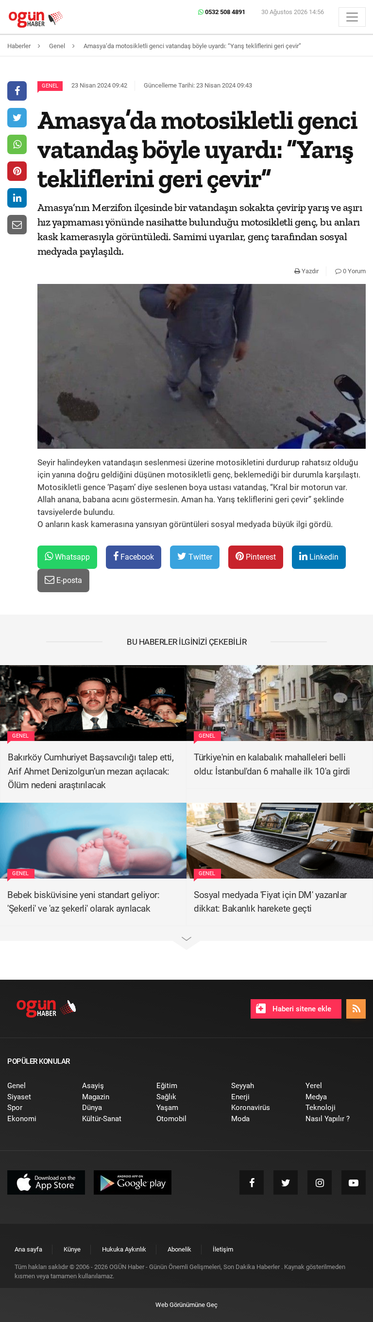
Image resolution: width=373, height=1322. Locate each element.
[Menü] (352, 17)
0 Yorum (353, 271)
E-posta (68, 580)
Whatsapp (71, 557)
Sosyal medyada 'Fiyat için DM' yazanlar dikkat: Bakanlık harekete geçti (270, 902)
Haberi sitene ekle (301, 1009)
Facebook (136, 557)
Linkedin (323, 557)
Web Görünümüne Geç (186, 1304)
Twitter (199, 557)
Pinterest (260, 557)
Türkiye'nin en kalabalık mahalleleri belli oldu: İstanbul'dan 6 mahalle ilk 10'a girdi (272, 764)
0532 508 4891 (224, 12)
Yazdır (309, 271)
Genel (50, 86)
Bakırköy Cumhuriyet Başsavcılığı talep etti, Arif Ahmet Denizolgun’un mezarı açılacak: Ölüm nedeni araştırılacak (90, 771)
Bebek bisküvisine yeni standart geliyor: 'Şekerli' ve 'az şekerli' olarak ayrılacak (83, 902)
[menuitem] (37, 1086)
